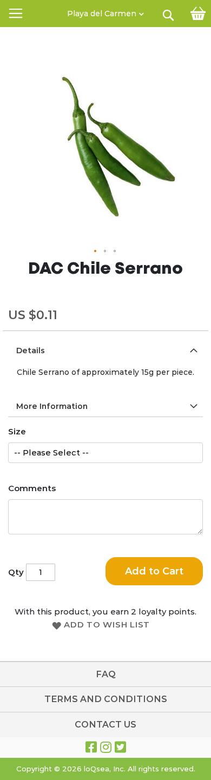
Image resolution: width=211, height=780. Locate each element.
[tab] (105, 350)
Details (30, 350)
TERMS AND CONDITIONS (105, 699)
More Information (52, 406)
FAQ (106, 674)
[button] (105, 11)
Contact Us (105, 724)
